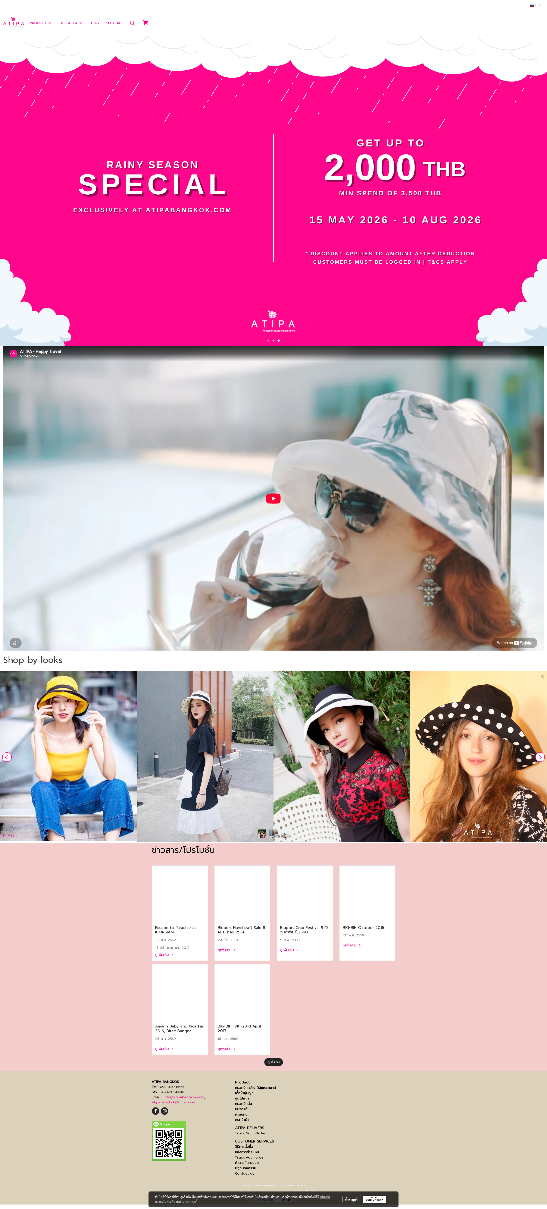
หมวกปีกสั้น (243, 1103)
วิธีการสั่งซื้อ (244, 1146)
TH (537, 5)
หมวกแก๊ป (242, 1109)
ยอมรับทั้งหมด (375, 1199)
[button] (132, 23)
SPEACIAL (114, 23)
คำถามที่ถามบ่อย (247, 1162)
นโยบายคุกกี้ (189, 1201)
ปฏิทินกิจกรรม (245, 1168)
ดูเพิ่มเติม (162, 954)
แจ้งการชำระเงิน (247, 1152)
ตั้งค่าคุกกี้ (351, 1199)
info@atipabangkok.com (184, 1097)
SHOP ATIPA (68, 23)
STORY (94, 23)
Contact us (244, 1173)
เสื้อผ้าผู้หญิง (244, 1093)
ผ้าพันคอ (241, 1114)
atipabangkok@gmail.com (173, 1102)
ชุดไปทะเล (242, 1098)
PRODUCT (39, 23)
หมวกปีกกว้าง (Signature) (255, 1087)
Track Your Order (250, 1133)
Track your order (250, 1157)
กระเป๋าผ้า (242, 1119)
